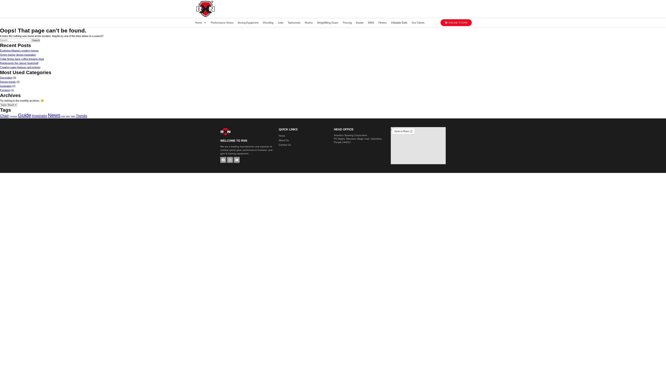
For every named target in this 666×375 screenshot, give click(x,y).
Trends (81, 116)
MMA (371, 22)
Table (73, 116)
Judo (280, 22)
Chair (4, 116)
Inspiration (6, 86)
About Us (284, 140)
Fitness (382, 22)
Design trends (8, 81)
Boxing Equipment (248, 22)
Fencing (347, 22)
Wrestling (268, 22)
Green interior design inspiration (18, 54)
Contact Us (285, 144)
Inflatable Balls (399, 22)
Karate (360, 22)
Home (198, 22)
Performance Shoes (222, 22)
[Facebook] (223, 160)
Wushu (309, 22)
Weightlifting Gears (327, 22)
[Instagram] (230, 160)
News (54, 115)
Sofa (63, 116)
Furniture (5, 90)
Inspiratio (39, 116)
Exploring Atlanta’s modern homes (19, 50)
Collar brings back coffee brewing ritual (22, 58)
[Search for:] (16, 40)
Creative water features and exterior (20, 67)
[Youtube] (237, 160)
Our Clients (418, 22)
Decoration (6, 77)
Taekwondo (294, 22)
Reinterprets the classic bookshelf (19, 63)
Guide (24, 115)
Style (68, 116)
